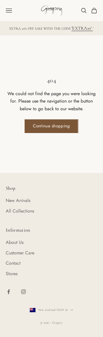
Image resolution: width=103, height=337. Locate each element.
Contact (13, 263)
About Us (14, 242)
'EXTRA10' (82, 28)
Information (18, 230)
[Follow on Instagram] (23, 292)
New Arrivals (18, 200)
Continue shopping (51, 126)
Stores (11, 273)
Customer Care (20, 253)
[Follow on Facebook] (8, 292)
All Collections (20, 211)
